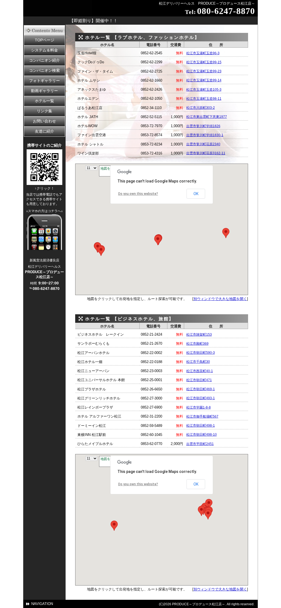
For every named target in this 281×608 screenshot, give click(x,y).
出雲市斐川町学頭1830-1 (204, 135)
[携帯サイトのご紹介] (44, 183)
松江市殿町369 (197, 344)
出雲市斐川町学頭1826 (203, 126)
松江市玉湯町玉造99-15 (203, 62)
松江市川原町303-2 (200, 108)
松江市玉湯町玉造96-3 (203, 53)
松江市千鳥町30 (198, 362)
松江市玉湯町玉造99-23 (203, 71)
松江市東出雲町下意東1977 (206, 117)
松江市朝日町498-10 (201, 434)
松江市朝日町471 (199, 380)
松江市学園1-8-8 (198, 407)
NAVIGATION (42, 604)
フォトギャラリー (44, 80)
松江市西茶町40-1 (199, 371)
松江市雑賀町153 (199, 334)
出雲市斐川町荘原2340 (203, 144)
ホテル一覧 (44, 101)
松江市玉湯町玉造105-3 (203, 90)
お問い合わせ (44, 121)
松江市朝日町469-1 (200, 389)
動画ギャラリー (44, 91)
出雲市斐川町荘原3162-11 (205, 153)
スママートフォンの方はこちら (44, 232)
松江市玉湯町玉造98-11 (203, 99)
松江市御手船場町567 (202, 416)
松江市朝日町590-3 (200, 353)
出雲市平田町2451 (200, 444)
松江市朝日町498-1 (200, 425)
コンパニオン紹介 (44, 60)
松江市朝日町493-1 (200, 398)
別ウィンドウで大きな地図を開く (220, 299)
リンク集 (44, 111)
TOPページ (44, 40)
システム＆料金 (44, 50)
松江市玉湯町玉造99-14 (203, 80)
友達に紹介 (44, 131)
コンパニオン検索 (44, 70)
